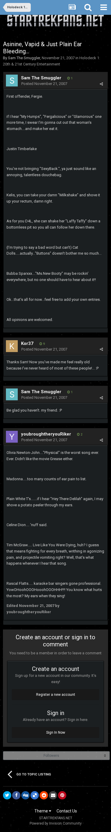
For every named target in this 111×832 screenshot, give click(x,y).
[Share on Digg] (25, 795)
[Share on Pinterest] (62, 795)
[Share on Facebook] (16, 795)
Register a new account (55, 695)
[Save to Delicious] (34, 795)
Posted (44, 83)
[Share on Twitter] (7, 795)
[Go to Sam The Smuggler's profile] (12, 80)
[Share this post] (101, 84)
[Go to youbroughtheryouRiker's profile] (12, 437)
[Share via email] (53, 795)
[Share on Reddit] (44, 795)
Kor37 (27, 343)
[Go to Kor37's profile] (12, 346)
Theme (41, 811)
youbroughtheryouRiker (46, 434)
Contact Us (67, 811)
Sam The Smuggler (24, 58)
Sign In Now (55, 732)
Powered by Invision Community (56, 823)
